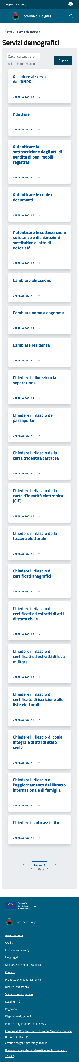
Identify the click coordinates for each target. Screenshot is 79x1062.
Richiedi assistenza (17, 987)
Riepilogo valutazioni (18, 1016)
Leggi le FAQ (13, 1001)
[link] (27, 97)
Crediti (9, 942)
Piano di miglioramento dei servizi (26, 1023)
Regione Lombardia (16, 4)
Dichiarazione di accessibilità (23, 964)
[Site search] (71, 16)
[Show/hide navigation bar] (5, 15)
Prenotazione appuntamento (23, 979)
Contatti (10, 972)
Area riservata (14, 935)
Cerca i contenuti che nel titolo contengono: (21, 60)
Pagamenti (12, 1009)
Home (8, 31)
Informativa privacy (17, 950)
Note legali (12, 957)
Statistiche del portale (19, 994)
